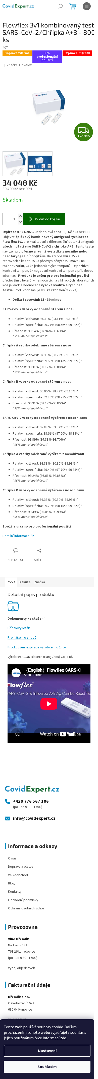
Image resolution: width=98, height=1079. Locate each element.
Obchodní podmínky (23, 900)
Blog (11, 883)
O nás (12, 858)
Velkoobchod (18, 875)
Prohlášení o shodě (22, 637)
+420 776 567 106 (31, 802)
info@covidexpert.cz (34, 818)
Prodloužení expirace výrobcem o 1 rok (37, 647)
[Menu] (87, 6)
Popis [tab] (11, 582)
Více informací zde (50, 1038)
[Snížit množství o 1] (20, 222)
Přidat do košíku (47, 219)
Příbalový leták (19, 628)
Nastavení (47, 1051)
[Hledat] (60, 6)
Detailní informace (16, 536)
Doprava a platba (20, 866)
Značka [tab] (39, 582)
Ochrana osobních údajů (26, 908)
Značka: (19, 65)
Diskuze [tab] (25, 582)
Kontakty (15, 891)
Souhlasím (47, 1067)
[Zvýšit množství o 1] (20, 216)
